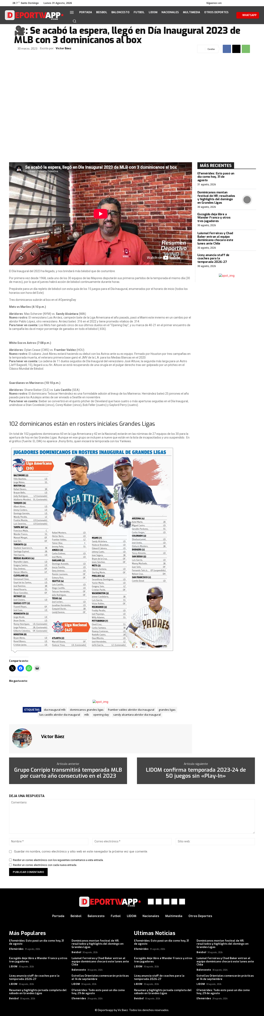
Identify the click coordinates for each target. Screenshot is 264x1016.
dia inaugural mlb (55, 709)
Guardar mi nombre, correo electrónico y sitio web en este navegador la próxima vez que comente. (81, 851)
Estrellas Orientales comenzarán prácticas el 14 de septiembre (100, 977)
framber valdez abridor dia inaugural (131, 709)
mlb (86, 714)
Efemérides (16, 949)
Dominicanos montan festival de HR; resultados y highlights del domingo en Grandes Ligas (216, 197)
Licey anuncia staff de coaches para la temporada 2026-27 (213, 258)
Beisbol (76, 952)
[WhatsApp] (246, 3)
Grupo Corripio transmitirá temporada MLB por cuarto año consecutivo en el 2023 (68, 773)
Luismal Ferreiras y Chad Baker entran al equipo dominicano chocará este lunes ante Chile (215, 238)
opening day (101, 714)
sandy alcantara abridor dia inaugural (137, 714)
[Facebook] (229, 3)
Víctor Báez (63, 48)
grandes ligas (167, 709)
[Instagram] (235, 3)
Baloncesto (79, 969)
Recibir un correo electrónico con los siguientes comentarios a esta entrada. (58, 860)
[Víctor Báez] (24, 738)
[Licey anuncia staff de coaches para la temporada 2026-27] (247, 260)
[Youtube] (252, 3)
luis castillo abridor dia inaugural (59, 714)
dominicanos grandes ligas (87, 709)
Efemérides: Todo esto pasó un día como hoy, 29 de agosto (98, 991)
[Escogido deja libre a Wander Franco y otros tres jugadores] (247, 220)
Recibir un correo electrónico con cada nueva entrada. (45, 865)
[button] (74, 21)
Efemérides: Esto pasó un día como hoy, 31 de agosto (215, 176)
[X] (240, 3)
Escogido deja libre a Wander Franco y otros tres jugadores (214, 217)
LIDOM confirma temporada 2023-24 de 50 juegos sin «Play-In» (196, 773)
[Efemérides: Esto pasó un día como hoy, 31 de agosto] (247, 179)
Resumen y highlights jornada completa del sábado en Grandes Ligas (38, 991)
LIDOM (13, 966)
